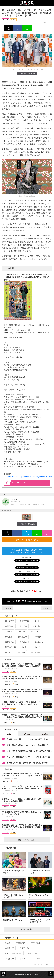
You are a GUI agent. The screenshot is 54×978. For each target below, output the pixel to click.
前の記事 (8, 608)
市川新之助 (24, 948)
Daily (9, 734)
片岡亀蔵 (8, 631)
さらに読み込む (27, 929)
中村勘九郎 (35, 943)
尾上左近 (8, 652)
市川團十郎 (9, 948)
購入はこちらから (22, 483)
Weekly (27, 734)
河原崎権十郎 (10, 647)
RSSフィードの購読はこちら (28, 540)
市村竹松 (25, 647)
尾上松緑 (38, 621)
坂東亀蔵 (8, 636)
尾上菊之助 (39, 642)
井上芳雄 (38, 958)
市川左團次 (9, 626)
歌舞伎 (7, 943)
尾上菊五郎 (9, 621)
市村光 (37, 647)
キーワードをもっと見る (41, 964)
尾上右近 (34, 631)
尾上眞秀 (21, 652)
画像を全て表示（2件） (28, 73)
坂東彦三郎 (22, 636)
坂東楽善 (36, 626)
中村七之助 (20, 943)
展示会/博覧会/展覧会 (13, 953)
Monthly (45, 734)
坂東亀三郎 (35, 652)
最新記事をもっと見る (27, 839)
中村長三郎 (24, 958)
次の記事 (46, 608)
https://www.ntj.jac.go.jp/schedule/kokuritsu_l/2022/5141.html (28, 476)
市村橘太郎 (37, 636)
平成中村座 (9, 958)
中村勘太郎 (32, 953)
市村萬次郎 (9, 642)
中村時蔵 (21, 631)
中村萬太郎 (24, 642)
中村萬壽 (23, 626)
